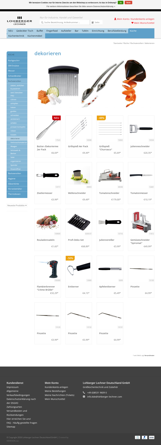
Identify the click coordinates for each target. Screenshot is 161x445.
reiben (13, 131)
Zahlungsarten (14, 406)
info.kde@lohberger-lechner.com (104, 396)
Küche (133, 30)
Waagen (14, 146)
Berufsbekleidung (117, 30)
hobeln (13, 135)
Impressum (13, 387)
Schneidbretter (14, 76)
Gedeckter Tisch (24, 30)
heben (13, 107)
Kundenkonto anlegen (56, 387)
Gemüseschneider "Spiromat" (140, 241)
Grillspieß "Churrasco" (105, 148)
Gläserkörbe (13, 183)
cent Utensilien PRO (17, 94)
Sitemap (11, 426)
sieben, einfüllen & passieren (17, 87)
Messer (11, 70)
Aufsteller (66, 30)
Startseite (118, 43)
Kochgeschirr (14, 60)
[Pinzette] (141, 269)
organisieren (16, 161)
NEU (10, 30)
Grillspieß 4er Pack (78, 146)
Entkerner (73, 286)
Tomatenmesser (139, 193)
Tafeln (85, 30)
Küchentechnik (16, 35)
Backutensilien (14, 173)
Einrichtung (98, 30)
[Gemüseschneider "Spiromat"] (141, 222)
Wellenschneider (77, 193)
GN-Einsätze (13, 65)
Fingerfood (52, 30)
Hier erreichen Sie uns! (19, 418)
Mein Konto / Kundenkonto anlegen (135, 18)
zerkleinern (15, 119)
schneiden (15, 115)
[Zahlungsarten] (137, 437)
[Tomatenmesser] (141, 175)
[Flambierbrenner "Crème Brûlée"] (48, 269)
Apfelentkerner (107, 286)
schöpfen (14, 103)
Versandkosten (149, 355)
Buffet (40, 30)
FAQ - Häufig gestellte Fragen (22, 422)
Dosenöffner (16, 169)
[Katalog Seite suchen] (91, 22)
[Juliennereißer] (110, 222)
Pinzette (134, 286)
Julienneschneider (140, 146)
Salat (12, 157)
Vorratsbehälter (15, 188)
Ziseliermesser (44, 193)
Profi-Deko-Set (76, 239)
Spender (14, 165)
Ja (120, 3)
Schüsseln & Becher (15, 152)
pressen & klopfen (18, 127)
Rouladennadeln (46, 239)
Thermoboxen (14, 194)
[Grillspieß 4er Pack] (79, 129)
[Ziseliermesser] (48, 175)
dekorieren (149, 43)
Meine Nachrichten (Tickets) (59, 395)
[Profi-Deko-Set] (79, 222)
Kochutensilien (136, 43)
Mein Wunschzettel (143, 22)
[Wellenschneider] (79, 175)
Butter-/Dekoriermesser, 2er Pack (47, 148)
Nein (128, 3)
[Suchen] (41, 22)
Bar (76, 30)
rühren (13, 99)
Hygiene (11, 178)
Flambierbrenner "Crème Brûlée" (46, 288)
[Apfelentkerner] (110, 269)
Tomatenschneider (109, 193)
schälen (14, 123)
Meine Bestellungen (55, 390)
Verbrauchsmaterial (19, 142)
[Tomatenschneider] (110, 175)
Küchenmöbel (35, 35)
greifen (13, 111)
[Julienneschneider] (141, 129)
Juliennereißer (106, 239)
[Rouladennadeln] (48, 222)
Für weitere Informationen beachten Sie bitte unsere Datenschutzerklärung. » (81, 6)
